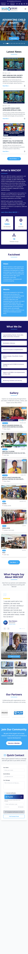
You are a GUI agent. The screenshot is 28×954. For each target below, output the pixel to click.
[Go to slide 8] (16, 43)
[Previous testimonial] (4, 628)
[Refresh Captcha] (21, 797)
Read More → (6, 86)
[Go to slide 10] (19, 43)
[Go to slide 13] (24, 43)
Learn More (14, 38)
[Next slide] (25, 29)
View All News (13, 158)
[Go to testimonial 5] (24, 628)
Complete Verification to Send (15, 812)
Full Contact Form (14, 816)
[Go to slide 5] (11, 43)
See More (13, 562)
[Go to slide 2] (5, 43)
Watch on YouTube (14, 656)
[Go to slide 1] (3, 43)
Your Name (5, 767)
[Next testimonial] (8, 628)
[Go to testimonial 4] (23, 628)
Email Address (6, 774)
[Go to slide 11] (21, 43)
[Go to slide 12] (22, 43)
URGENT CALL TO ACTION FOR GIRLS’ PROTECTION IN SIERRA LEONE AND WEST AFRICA (13, 143)
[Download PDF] (24, 86)
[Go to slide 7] (14, 43)
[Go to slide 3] (7, 43)
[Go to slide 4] (9, 43)
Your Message (6, 780)
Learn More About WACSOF (9, 212)
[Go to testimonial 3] (22, 628)
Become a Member (14, 743)
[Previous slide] (2, 29)
